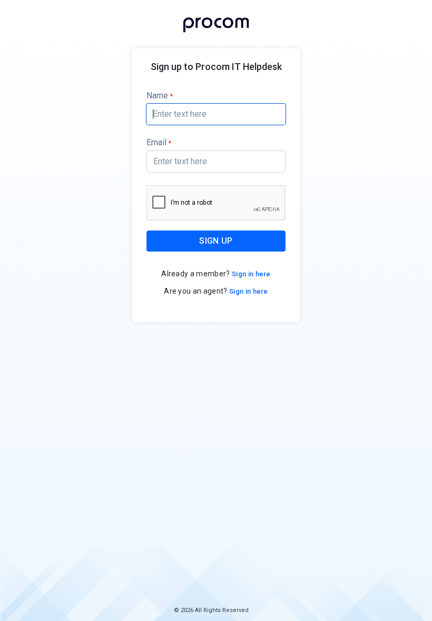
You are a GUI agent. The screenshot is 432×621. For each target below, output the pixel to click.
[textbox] (216, 114)
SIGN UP (215, 241)
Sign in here (250, 274)
